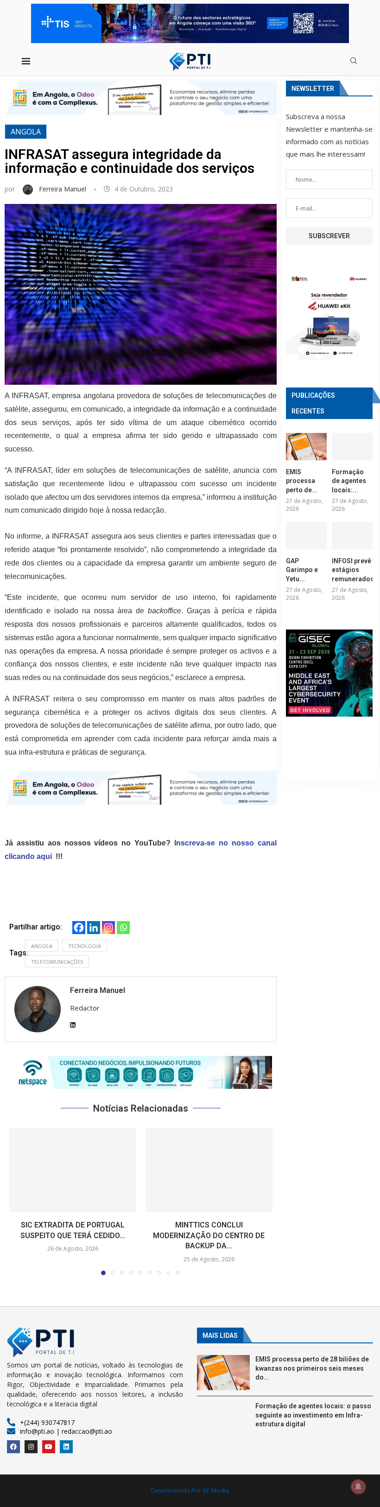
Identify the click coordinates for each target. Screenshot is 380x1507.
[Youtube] (48, 1446)
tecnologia (84, 945)
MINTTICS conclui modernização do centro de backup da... (209, 1235)
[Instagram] (108, 927)
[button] (140, 1072)
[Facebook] (78, 927)
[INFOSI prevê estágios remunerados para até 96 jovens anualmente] (352, 535)
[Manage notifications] (358, 1486)
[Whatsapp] (123, 927)
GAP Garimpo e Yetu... (302, 570)
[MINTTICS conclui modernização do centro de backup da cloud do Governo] (209, 1170)
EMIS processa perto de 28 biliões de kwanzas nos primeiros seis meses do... (312, 1368)
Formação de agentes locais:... (349, 481)
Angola (26, 132)
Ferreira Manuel (63, 188)
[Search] (353, 61)
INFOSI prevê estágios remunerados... (352, 570)
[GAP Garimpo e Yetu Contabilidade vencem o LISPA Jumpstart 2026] (306, 535)
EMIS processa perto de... (301, 481)
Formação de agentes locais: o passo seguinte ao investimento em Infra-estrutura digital (313, 1415)
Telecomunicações (57, 961)
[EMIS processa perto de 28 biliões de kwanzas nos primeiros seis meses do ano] (306, 446)
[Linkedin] (93, 927)
